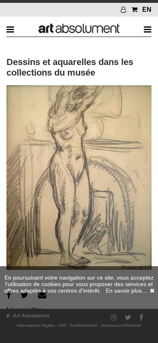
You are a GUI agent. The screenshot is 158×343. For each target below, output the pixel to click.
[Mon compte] (124, 9)
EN (147, 9)
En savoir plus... (126, 290)
